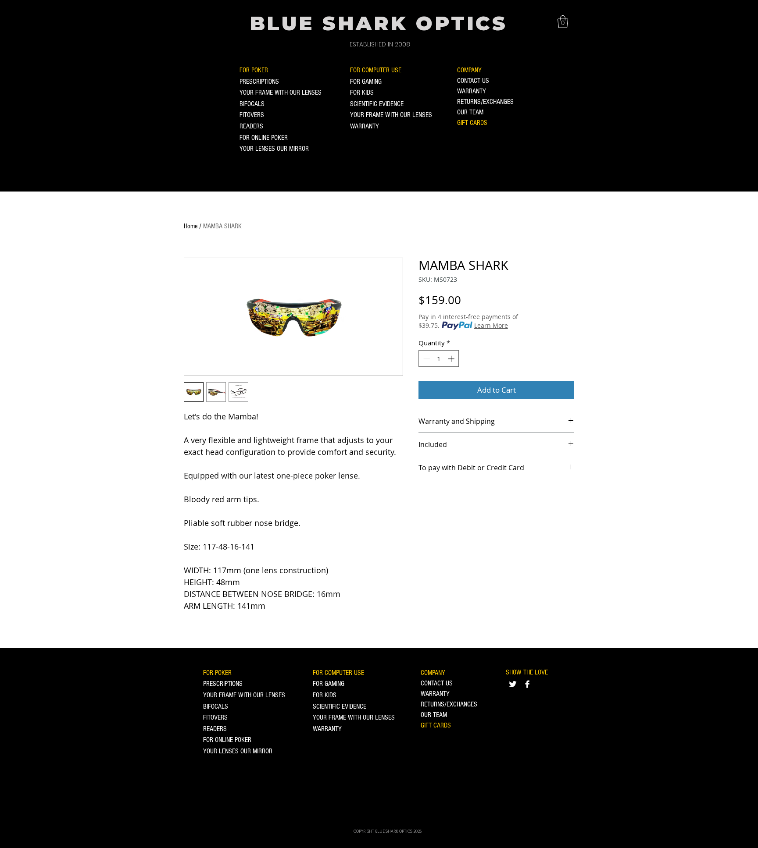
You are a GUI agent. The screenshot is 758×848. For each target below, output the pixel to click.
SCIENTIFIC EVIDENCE (377, 104)
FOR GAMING (366, 81)
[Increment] (452, 359)
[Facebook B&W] (527, 684)
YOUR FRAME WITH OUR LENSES (281, 92)
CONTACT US (473, 81)
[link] (563, 21)
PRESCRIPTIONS (259, 81)
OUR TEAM (470, 112)
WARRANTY (364, 126)
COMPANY (469, 70)
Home (190, 226)
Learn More (491, 325)
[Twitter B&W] (513, 684)
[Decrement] (426, 359)
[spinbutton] (439, 359)
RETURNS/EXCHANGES (485, 102)
